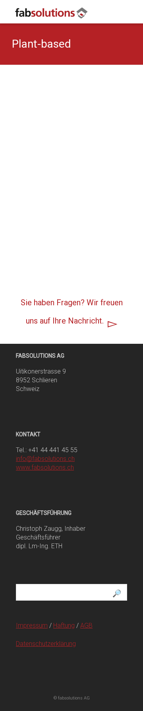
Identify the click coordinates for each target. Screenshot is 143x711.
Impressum (32, 625)
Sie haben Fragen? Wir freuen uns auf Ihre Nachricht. (72, 312)
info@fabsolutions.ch (45, 458)
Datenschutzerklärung (46, 643)
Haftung (64, 625)
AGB (86, 625)
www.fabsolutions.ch (45, 467)
